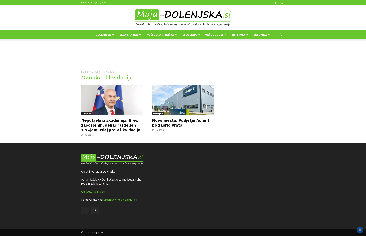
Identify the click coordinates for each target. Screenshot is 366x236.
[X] (282, 2)
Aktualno (86, 113)
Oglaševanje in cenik (93, 191)
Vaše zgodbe (214, 34)
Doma (84, 71)
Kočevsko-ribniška (160, 34)
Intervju (238, 34)
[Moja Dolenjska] (183, 18)
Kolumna (260, 34)
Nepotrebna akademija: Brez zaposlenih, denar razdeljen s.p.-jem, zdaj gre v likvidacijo (110, 125)
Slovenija (190, 34)
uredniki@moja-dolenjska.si (120, 199)
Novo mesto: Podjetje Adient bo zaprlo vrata (180, 122)
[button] (280, 35)
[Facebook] (276, 2)
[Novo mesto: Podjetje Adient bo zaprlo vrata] (183, 100)
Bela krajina (129, 34)
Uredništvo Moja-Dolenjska (98, 171)
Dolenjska (103, 34)
